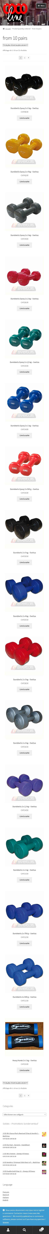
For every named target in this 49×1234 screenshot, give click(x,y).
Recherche (24, 1230)
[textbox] (24, 1114)
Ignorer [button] (6, 1222)
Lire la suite (24, 118)
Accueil (8, 29)
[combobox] (24, 1114)
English (5, 1200)
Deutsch (6, 1195)
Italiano (6, 1197)
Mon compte (8, 1230)
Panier (38, 1228)
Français (6, 1192)
